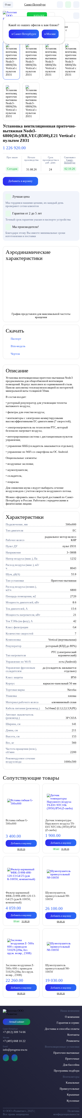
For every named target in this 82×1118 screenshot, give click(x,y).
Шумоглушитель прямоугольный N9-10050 (57, 896)
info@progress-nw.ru (15, 1049)
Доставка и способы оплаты (62, 1028)
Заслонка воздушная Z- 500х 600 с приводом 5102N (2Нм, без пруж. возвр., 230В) (20, 970)
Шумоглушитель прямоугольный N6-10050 (57, 968)
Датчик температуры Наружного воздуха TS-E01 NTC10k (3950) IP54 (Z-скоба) (60, 825)
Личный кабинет (16, 1022)
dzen (15, 1057)
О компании (72, 1016)
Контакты (73, 1034)
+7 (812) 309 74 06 (14, 1032)
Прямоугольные (69, 1088)
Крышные (73, 1094)
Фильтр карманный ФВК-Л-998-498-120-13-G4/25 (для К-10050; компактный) (21, 897)
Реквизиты (72, 1040)
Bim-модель (18, 346)
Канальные (72, 1082)
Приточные (72, 1058)
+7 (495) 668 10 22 (14, 1041)
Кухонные (73, 1100)
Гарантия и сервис (68, 1022)
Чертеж (15, 353)
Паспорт (16, 338)
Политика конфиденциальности (66, 1113)
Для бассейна (71, 1064)
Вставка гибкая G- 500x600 (17, 822)
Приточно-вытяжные (66, 1052)
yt (6, 1057)
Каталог (39, 15)
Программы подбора (66, 1070)
